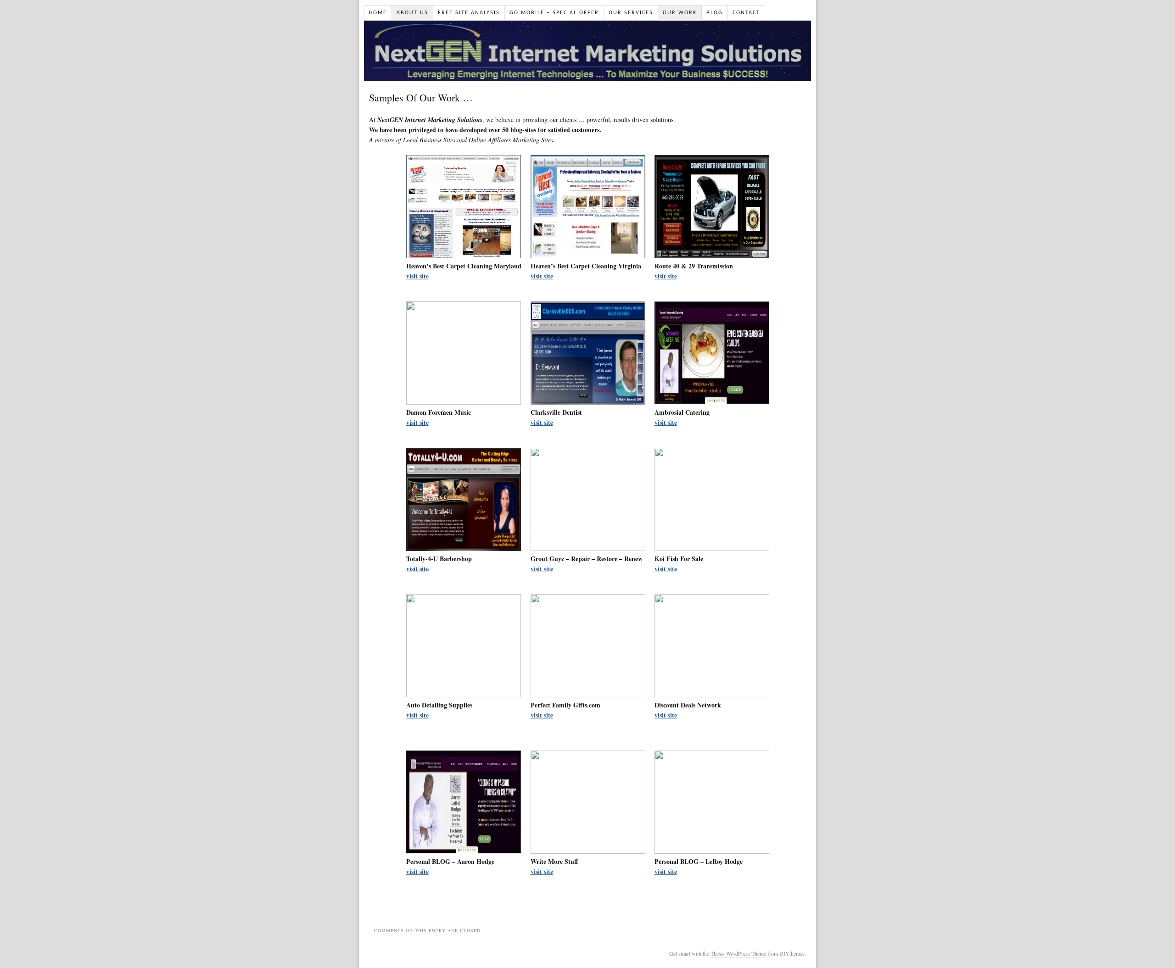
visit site (417, 276)
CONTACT (746, 13)
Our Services (631, 13)
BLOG (714, 13)
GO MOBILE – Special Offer (554, 13)
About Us (412, 13)
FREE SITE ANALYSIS (469, 13)
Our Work (680, 13)
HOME (378, 13)
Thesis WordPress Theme (738, 953)
